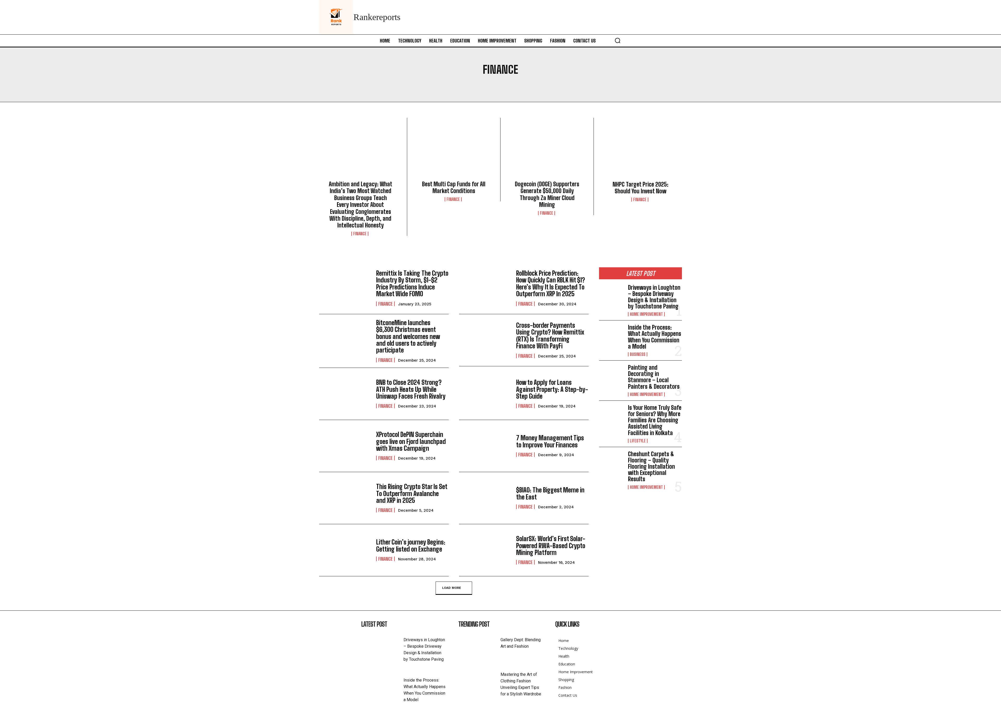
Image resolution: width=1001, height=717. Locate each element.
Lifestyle (638, 441)
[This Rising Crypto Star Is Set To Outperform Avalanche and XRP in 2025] (345, 498)
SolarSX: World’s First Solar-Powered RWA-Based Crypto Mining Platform (550, 545)
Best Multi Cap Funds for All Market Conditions (453, 187)
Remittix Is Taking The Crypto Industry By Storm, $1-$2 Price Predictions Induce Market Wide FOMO (412, 283)
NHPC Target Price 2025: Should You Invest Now (640, 188)
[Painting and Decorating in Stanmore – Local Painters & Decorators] (611, 375)
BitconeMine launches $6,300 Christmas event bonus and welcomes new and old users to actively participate (408, 336)
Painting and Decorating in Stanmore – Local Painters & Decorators (654, 377)
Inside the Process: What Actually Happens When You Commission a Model (654, 337)
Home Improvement (646, 314)
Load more (451, 587)
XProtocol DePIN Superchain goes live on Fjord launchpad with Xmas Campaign (411, 441)
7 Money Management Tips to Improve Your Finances (550, 441)
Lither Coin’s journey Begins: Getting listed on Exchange (410, 545)
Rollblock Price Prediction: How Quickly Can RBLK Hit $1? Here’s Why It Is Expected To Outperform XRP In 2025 (550, 283)
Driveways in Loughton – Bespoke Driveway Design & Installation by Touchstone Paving (654, 297)
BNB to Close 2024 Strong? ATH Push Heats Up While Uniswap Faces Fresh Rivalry (410, 389)
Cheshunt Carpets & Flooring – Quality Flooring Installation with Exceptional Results (651, 466)
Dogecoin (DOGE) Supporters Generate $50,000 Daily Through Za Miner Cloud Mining (547, 194)
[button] (617, 40)
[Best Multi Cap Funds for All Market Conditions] (453, 151)
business (637, 354)
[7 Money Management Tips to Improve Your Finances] (485, 446)
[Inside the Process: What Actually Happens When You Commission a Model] (611, 335)
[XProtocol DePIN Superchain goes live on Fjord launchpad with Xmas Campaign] (345, 446)
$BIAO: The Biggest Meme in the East (550, 493)
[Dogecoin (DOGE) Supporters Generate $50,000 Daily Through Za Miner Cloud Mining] (547, 151)
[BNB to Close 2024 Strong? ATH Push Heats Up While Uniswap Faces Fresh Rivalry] (345, 394)
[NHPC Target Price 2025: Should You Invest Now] (640, 151)
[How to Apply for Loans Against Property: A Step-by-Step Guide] (485, 394)
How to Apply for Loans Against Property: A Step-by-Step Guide (552, 389)
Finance (360, 234)
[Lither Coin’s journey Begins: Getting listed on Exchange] (345, 550)
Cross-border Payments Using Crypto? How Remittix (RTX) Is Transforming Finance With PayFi (550, 336)
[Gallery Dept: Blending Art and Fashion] (479, 645)
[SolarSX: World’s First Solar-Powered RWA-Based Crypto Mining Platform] (485, 550)
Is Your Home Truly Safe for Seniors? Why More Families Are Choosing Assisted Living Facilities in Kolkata (654, 420)
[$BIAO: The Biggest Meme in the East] (485, 498)
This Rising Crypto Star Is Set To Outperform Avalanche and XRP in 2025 (411, 493)
